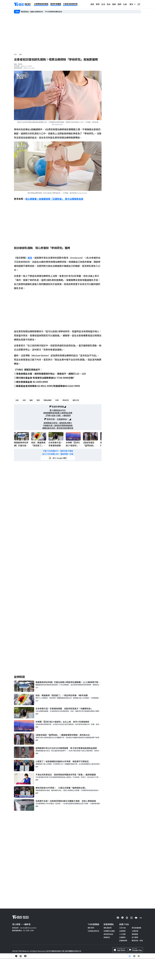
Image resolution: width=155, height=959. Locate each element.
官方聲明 (135, 937)
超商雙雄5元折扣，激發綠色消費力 (58, 423)
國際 (119, 4)
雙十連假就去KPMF (58, 410)
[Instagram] (131, 917)
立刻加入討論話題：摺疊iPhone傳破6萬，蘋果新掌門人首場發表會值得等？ (48, 11)
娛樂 (114, 4)
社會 (125, 4)
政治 (108, 4)
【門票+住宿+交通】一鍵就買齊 (58, 415)
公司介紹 (122, 928)
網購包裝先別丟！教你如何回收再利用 (57, 428)
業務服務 (135, 934)
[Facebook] (118, 917)
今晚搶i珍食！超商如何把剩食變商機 (58, 425)
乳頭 (57, 400)
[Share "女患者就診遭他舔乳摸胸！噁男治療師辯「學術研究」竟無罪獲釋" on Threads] (21, 956)
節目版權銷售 (136, 928)
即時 (98, 4)
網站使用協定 (108, 934)
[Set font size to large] (139, 956)
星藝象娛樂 (123, 940)
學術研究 (65, 400)
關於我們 (91, 928)
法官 (17, 400)
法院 (24, 400)
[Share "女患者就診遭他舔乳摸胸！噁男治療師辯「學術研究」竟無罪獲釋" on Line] (16, 956)
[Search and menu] (139, 4)
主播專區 (122, 937)
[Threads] (127, 917)
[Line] (122, 917)
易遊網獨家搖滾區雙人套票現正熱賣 (57, 413)
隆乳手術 (76, 400)
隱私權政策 (108, 928)
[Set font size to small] (129, 956)
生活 (103, 4)
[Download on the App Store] (119, 949)
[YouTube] (136, 917)
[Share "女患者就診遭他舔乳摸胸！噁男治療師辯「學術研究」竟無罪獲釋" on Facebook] (25, 956)
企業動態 (122, 931)
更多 (131, 4)
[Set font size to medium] (134, 956)
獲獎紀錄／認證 (137, 940)
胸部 (31, 400)
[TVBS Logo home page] (22, 4)
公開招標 (135, 931)
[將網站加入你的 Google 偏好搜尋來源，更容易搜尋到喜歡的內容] (58, 458)
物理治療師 (48, 400)
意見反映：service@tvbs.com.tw (24, 928)
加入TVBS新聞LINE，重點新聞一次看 (57, 454)
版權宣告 (107, 937)
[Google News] (140, 917)
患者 (38, 400)
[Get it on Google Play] (135, 949)
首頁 (92, 4)
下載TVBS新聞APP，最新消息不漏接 (58, 451)
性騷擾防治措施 (109, 931)
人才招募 (122, 934)
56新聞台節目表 (93, 931)
